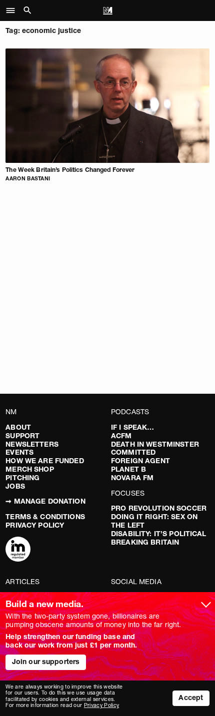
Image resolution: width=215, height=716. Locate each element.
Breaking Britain (145, 542)
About (18, 427)
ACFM (121, 435)
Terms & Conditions (45, 516)
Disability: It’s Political (158, 533)
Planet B (128, 469)
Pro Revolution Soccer (158, 508)
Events (20, 452)
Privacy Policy (35, 525)
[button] (13, 10)
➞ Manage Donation (45, 501)
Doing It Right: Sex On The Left (154, 521)
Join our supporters (46, 661)
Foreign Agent (140, 460)
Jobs (15, 486)
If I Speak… (132, 427)
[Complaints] (18, 550)
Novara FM (132, 477)
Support (23, 435)
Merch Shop (30, 469)
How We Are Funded (45, 460)
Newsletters (32, 444)
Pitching (23, 477)
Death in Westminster (155, 444)
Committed (133, 452)
